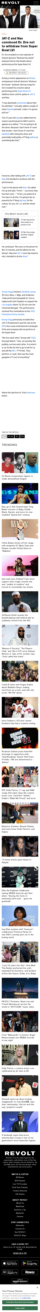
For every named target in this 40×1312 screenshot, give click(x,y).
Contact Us (20, 1229)
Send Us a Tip (20, 1210)
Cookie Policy (26, 1298)
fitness (32, 78)
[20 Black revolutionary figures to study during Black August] (20, 462)
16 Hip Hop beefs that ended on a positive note (28, 222)
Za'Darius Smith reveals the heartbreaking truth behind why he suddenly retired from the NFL (18, 618)
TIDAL (33, 338)
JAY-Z (32, 94)
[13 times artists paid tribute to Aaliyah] (20, 846)
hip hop (22, 200)
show (25, 256)
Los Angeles (7, 304)
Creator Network (20, 1191)
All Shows (20, 1177)
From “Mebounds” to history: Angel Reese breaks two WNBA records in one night (18, 1038)
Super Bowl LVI (24, 91)
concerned (21, 103)
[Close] (37, 1287)
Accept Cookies (20, 1308)
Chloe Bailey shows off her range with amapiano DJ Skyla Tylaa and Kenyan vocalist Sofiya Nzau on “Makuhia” (18, 547)
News (4, 34)
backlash (6, 134)
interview (31, 392)
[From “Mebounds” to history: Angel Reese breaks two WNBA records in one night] (20, 1021)
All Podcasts (20, 1180)
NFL (3, 326)
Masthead (20, 1206)
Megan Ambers (11, 70)
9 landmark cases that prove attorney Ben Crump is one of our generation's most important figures (19, 1138)
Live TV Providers (20, 1184)
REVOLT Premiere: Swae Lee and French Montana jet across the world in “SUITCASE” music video (18, 1004)
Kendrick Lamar (28, 292)
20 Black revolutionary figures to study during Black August (17, 477)
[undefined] (11, 222)
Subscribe (20, 1225)
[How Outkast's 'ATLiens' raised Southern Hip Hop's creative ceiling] (20, 707)
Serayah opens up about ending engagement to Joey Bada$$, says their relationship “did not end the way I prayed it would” (18, 1103)
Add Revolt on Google (18, 73)
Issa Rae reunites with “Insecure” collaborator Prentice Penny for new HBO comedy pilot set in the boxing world (18, 933)
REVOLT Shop (20, 1235)
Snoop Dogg (7, 292)
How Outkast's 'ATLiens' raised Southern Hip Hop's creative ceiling (18, 722)
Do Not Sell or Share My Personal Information (20, 1302)
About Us (20, 1203)
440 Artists (20, 1194)
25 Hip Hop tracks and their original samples (28, 234)
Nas (3, 179)
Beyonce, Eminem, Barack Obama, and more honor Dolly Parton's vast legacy (18, 829)
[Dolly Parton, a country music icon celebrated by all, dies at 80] (20, 1055)
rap (17, 118)
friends (10, 109)
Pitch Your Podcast (20, 1187)
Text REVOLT (20, 1232)
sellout (33, 137)
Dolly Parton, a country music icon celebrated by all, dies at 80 (18, 1069)
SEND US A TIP (20, 1253)
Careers (20, 1216)
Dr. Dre (10, 436)
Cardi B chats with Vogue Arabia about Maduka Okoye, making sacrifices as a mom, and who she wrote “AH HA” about (18, 688)
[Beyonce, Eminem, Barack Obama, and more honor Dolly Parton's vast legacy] (20, 813)
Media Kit (20, 1213)
